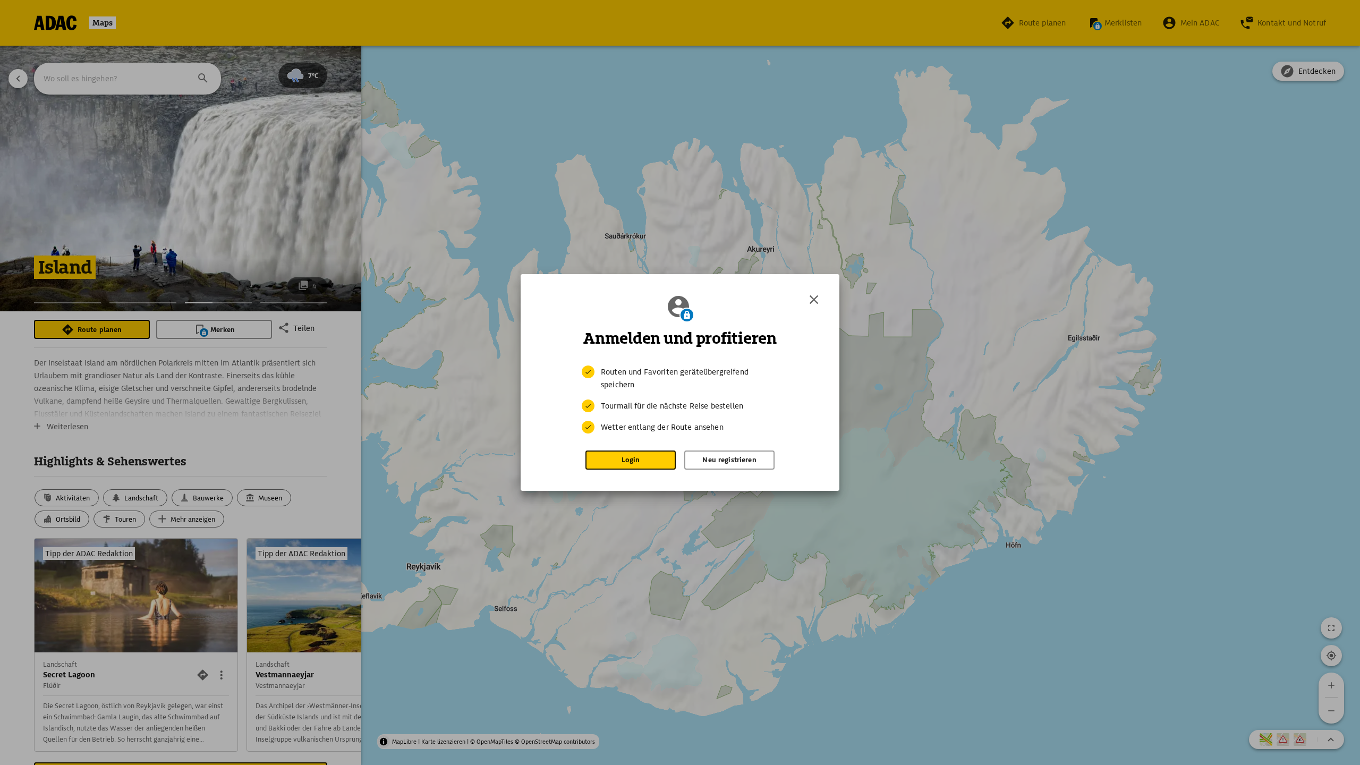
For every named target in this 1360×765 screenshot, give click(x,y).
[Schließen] (814, 299)
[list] (680, 400)
